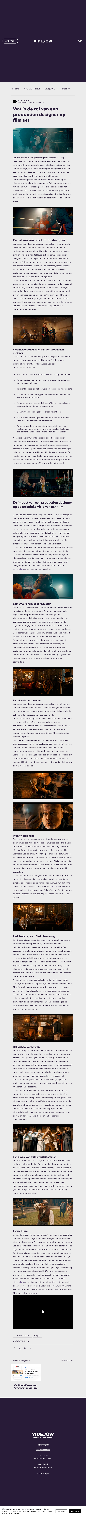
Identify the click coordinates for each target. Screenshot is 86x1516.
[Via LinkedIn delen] (25, 1348)
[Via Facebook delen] (14, 1348)
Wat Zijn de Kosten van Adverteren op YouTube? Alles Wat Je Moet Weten (26, 1386)
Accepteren (75, 1511)
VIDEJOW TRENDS (32, 88)
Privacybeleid (43, 1464)
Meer (64, 88)
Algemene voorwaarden (43, 1467)
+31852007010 (43, 1445)
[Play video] (43, 1312)
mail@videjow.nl (43, 1449)
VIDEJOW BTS (51, 88)
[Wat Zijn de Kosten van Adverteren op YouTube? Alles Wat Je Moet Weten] (26, 1372)
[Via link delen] (30, 1348)
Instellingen (61, 1511)
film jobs (37, 1336)
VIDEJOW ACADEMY (22, 1336)
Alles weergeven (67, 1360)
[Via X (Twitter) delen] (19, 1348)
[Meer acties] (71, 101)
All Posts (15, 88)
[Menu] (80, 41)
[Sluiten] (83, 1511)
